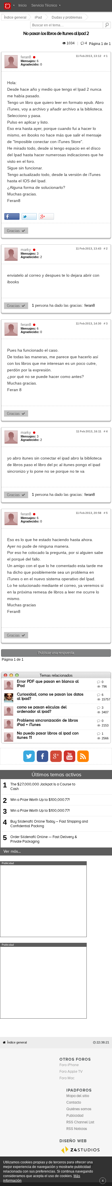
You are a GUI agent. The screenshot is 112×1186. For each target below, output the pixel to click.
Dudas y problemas (68, 17)
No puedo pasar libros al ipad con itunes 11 (57, 655)
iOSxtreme (75, 1010)
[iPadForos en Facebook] (93, 677)
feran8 (27, 50)
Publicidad (83, 1027)
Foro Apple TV (71, 911)
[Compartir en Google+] (47, 177)
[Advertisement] (43, 822)
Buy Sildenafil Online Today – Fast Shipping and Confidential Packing (49, 745)
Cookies (53, 1027)
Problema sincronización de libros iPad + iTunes (61, 642)
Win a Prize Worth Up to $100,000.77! (40, 721)
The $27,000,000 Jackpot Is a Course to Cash (42, 708)
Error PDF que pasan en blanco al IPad (53, 603)
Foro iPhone (69, 905)
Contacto (67, 1027)
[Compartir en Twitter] (30, 177)
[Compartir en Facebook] (12, 177)
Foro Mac (66, 918)
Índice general (17, 882)
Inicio (22, 5)
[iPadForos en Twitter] (80, 677)
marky (27, 210)
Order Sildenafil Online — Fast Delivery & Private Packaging (43, 761)
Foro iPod (74, 1016)
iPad (39, 17)
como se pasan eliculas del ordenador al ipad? (60, 629)
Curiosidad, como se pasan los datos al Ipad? (59, 616)
